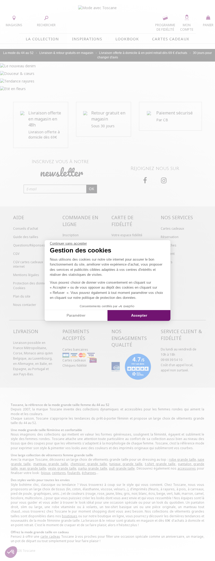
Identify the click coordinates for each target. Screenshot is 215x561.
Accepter (139, 315)
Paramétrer (76, 315)
